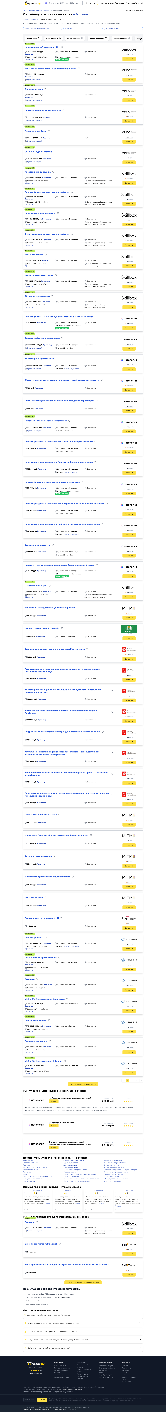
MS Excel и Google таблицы (115, 1163)
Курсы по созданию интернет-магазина (79, 1174)
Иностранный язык (84, 1365)
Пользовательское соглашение (63, 1409)
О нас (124, 1379)
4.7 (129, 613)
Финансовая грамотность (73, 1160)
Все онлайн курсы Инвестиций (83, 1084)
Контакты (125, 1366)
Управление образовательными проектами (81, 1179)
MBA (25, 1174)
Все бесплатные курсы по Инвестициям (83, 1282)
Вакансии (125, 1370)
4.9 (130, 54)
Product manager (70, 1172)
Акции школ (104, 1370)
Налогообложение (30, 1170)
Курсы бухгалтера (70, 1163)
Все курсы (90, 3)
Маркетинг (81, 1363)
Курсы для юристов (71, 1176)
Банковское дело (112, 28)
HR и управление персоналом (116, 1179)
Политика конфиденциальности (36, 1409)
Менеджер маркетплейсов (34, 1179)
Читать (48, 1204)
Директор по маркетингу (114, 1174)
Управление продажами (114, 1167)
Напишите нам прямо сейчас (71, 1389)
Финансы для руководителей (116, 1172)
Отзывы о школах (106, 3)
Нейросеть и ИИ (60, 1366)
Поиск (42, 1400)
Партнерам (126, 1368)
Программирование (62, 1368)
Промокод (29, 54)
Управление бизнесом (113, 1181)
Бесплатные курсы (106, 1366)
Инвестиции (28, 1160)
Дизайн (57, 1372)
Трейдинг (69, 28)
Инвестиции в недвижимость (37, 28)
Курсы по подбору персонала (35, 1167)
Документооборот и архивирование (37, 1176)
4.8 (130, 634)
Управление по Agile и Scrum (75, 1170)
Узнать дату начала (71, 369)
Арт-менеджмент (70, 1165)
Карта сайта (126, 1382)
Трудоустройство (133, 3)
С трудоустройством (107, 1368)
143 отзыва (128, 1099)
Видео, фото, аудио (61, 1377)
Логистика (27, 1172)
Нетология (37, 1191)
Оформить (29, 59)
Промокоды (119, 3)
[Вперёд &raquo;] (141, 1080)
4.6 (130, 178)
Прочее (80, 1379)
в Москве (80, 14)
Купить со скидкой (34, 79)
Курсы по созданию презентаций (76, 1181)
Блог (101, 1372)
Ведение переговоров (113, 1160)
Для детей (81, 1367)
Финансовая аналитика (113, 1176)
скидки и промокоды (61, 1297)
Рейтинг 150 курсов (31, 19)
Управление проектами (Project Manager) (120, 1170)
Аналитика (58, 1375)
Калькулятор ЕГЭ (106, 1377)
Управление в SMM (30, 1163)
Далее (127, 59)
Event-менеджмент (71, 1167)
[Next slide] (138, 38)
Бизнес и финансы (61, 1370)
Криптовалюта (29, 1181)
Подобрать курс (105, 1375)
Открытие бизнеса (111, 1165)
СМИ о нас (126, 1372)
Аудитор (26, 1165)
